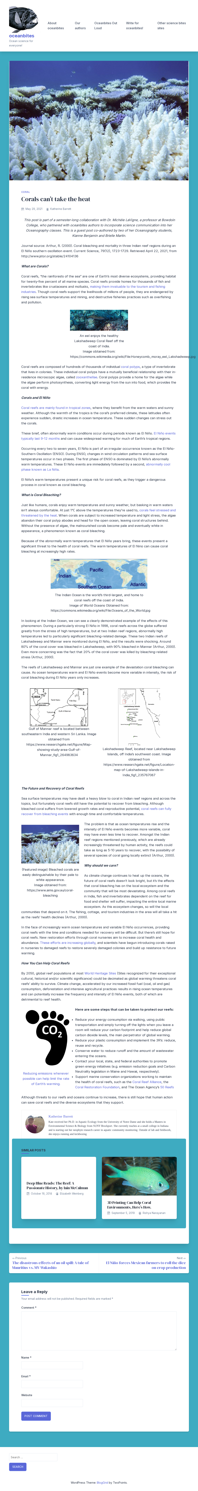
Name (26, 1357)
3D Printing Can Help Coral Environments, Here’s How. (129, 1205)
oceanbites (21, 36)
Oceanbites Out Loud (105, 25)
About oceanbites (56, 25)
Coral (25, 192)
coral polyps (130, 367)
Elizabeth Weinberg (72, 1193)
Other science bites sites (171, 25)
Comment (29, 1307)
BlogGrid (102, 1482)
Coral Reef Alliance (146, 1082)
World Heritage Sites (100, 973)
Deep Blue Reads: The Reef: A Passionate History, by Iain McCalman (57, 1185)
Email (26, 1376)
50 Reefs (167, 1087)
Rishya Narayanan (154, 1213)
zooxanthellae (86, 377)
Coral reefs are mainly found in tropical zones (55, 408)
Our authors (80, 25)
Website (26, 1395)
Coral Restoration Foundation (97, 1087)
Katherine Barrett (60, 208)
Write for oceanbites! (134, 25)
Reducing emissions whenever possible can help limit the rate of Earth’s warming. (46, 1078)
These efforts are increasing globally (67, 943)
